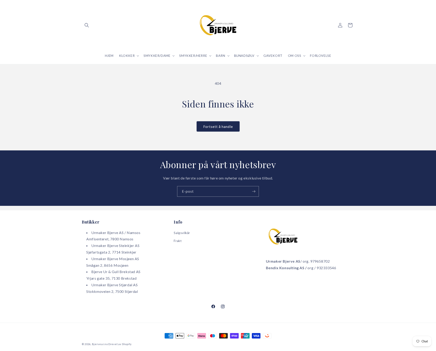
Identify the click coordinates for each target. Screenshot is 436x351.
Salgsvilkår (182, 233)
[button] (87, 25)
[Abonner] (254, 191)
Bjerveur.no (100, 344)
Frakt (178, 241)
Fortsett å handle (218, 126)
